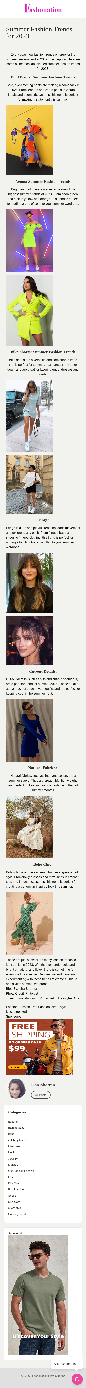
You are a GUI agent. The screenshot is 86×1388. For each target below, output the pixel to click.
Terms (61, 1375)
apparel (13, 1121)
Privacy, (53, 1375)
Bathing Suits (16, 1127)
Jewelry (13, 1158)
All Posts (41, 1095)
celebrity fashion (18, 1140)
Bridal (11, 1133)
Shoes (12, 1195)
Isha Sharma (28, 988)
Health (12, 1152)
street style (59, 1007)
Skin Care (14, 1201)
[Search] (78, 9)
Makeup (13, 1164)
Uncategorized (16, 1011)
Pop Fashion (41, 1007)
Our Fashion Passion (21, 1170)
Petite (11, 1177)
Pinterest (31, 993)
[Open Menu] (6, 9)
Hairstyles (65, 998)
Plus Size (13, 1183)
